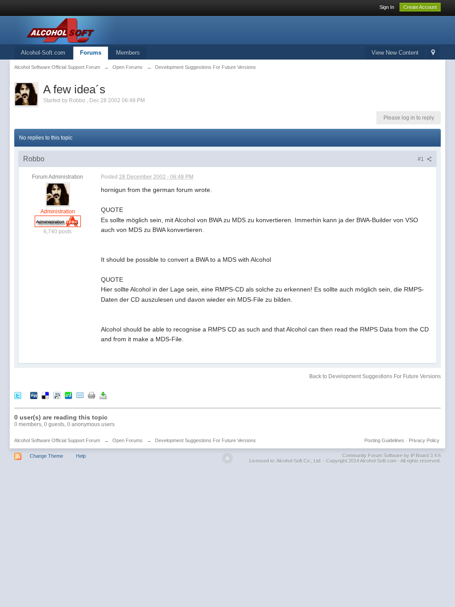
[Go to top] (227, 458)
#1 (421, 159)
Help (81, 456)
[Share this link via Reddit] (56, 394)
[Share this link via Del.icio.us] (45, 394)
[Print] (91, 394)
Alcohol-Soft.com (43, 52)
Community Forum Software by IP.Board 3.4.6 (391, 455)
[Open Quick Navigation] (433, 53)
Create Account (420, 7)
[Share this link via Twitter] (17, 394)
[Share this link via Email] (80, 394)
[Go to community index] (93, 29)
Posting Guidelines (384, 440)
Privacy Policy (424, 440)
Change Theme (46, 456)
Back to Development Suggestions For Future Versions (375, 376)
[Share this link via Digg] (33, 394)
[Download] (103, 394)
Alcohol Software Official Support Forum (57, 440)
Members (128, 52)
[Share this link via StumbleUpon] (68, 394)
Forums (90, 52)
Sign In (386, 7)
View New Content (395, 52)
